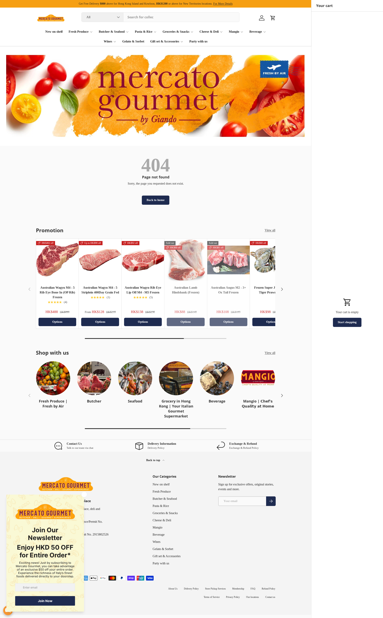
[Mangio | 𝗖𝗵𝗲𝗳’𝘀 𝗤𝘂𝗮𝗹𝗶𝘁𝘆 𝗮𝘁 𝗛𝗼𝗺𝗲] (258, 378)
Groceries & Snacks (176, 31)
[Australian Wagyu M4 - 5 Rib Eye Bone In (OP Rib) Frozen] (57, 260)
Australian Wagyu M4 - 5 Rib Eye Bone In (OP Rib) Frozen (57, 292)
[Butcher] (94, 378)
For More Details (223, 3)
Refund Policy (268, 588)
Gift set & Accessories (164, 41)
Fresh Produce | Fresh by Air (53, 403)
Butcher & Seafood (112, 31)
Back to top (153, 460)
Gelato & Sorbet (133, 41)
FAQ (253, 588)
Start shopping (347, 322)
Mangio (234, 31)
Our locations (252, 597)
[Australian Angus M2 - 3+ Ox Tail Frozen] (228, 260)
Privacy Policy (233, 597)
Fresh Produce (79, 31)
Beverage (255, 31)
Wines (108, 41)
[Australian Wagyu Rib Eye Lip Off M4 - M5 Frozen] (143, 260)
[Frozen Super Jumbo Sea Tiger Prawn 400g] (271, 260)
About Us (173, 588)
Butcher (94, 401)
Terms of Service (212, 597)
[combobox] (160, 17)
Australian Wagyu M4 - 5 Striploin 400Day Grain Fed (100, 290)
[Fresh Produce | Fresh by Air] (53, 378)
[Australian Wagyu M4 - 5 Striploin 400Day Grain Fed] (100, 260)
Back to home (156, 200)
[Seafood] (135, 378)
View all (270, 230)
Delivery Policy (191, 588)
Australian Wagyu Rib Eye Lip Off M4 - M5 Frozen (143, 290)
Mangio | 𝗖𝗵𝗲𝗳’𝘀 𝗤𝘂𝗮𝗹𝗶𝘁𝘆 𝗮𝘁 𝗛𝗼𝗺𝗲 (258, 403)
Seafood (135, 401)
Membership (238, 588)
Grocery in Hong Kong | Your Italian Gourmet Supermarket (176, 409)
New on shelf (54, 31)
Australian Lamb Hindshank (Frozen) (185, 290)
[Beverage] (217, 378)
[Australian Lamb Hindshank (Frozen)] (185, 260)
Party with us (198, 41)
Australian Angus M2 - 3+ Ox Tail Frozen (228, 290)
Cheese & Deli (209, 31)
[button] (272, 18)
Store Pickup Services (215, 588)
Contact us (270, 597)
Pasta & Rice (143, 31)
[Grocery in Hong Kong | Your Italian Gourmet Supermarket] (176, 378)
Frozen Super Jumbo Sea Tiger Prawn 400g (271, 290)
